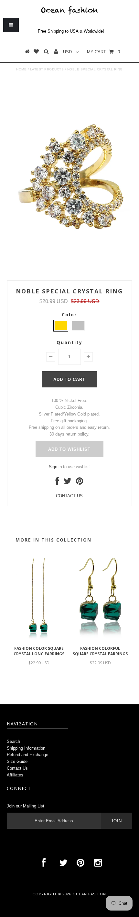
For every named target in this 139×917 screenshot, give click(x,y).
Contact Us (17, 768)
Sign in (55, 466)
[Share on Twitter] (67, 482)
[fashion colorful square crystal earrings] (100, 639)
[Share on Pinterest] (79, 482)
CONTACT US (69, 495)
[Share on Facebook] (57, 482)
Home (21, 69)
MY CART (103, 51)
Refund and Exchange (27, 754)
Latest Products (47, 69)
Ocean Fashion (89, 894)
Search (13, 741)
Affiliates (15, 775)
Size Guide (17, 761)
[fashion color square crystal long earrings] (39, 639)
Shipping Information (26, 748)
